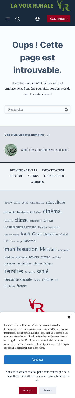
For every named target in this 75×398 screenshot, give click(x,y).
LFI (7, 241)
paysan (10, 263)
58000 (8, 202)
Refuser (47, 390)
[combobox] (34, 109)
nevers (34, 257)
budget (37, 212)
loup (19, 241)
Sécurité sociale (18, 279)
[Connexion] (37, 19)
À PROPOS (37, 182)
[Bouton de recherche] (66, 109)
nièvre (45, 257)
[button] (69, 317)
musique (9, 257)
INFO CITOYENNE (53, 170)
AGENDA (33, 176)
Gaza (37, 233)
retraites (14, 271)
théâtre (37, 280)
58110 (17, 203)
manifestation (21, 248)
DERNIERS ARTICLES (23, 170)
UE (56, 280)
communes (36, 220)
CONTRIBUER (58, 18)
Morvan (48, 249)
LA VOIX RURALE (32, 6)
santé (43, 271)
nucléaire (56, 257)
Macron (29, 241)
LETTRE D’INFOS (54, 176)
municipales (63, 250)
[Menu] (8, 18)
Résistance (30, 272)
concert (48, 220)
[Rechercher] (17, 19)
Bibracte (10, 212)
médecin (21, 257)
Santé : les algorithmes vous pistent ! (45, 149)
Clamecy (9, 221)
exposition (54, 227)
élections (10, 285)
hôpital (64, 234)
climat (21, 220)
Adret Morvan (37, 203)
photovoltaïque (43, 263)
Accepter (37, 359)
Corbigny (42, 227)
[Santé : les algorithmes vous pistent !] (11, 150)
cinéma (52, 211)
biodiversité (24, 212)
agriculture (55, 202)
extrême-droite (12, 234)
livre (12, 241)
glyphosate (51, 234)
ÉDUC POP (16, 176)
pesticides (24, 263)
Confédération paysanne (20, 226)
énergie (21, 285)
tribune (47, 279)
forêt (25, 233)
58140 (25, 203)
